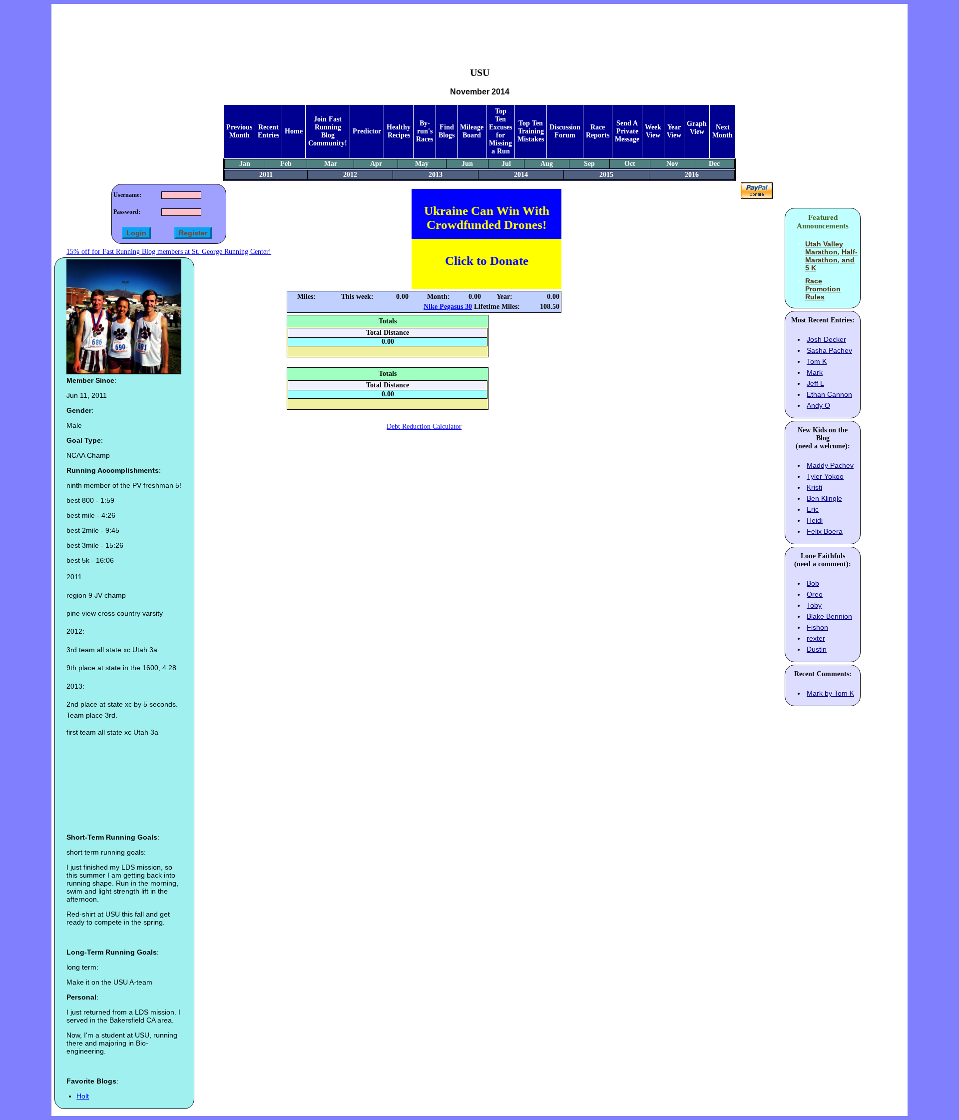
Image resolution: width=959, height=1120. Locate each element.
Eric (813, 509)
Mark (815, 372)
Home (294, 131)
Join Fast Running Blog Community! (327, 131)
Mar (330, 163)
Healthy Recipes (399, 131)
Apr (376, 163)
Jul (506, 163)
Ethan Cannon (829, 394)
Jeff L (815, 383)
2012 (350, 174)
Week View (653, 131)
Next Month (722, 131)
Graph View (697, 127)
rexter (816, 638)
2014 (521, 174)
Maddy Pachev (830, 465)
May (422, 163)
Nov (672, 163)
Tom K (817, 361)
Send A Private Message (627, 131)
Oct (629, 163)
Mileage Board (471, 131)
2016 (692, 174)
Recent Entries (268, 131)
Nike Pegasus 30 (448, 306)
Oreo (815, 594)
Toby (814, 605)
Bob (813, 583)
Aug (546, 163)
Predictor (367, 131)
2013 (436, 174)
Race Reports (597, 131)
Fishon (817, 627)
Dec (714, 163)
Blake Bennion (829, 616)
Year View (674, 131)
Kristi (814, 487)
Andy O (818, 405)
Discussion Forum (564, 131)
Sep (589, 163)
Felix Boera (825, 531)
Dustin (817, 649)
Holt (82, 1096)
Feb (286, 163)
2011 (266, 174)
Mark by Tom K (830, 693)
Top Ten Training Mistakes (530, 131)
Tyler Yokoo (825, 476)
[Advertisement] (479, 27)
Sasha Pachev (829, 350)
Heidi (815, 520)
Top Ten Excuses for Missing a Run (500, 131)
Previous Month (239, 131)
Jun (467, 163)
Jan (244, 163)
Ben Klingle (824, 498)
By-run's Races (424, 131)
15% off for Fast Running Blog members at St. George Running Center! (168, 251)
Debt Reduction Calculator (424, 426)
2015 (606, 174)
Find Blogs (447, 131)
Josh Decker (826, 339)
